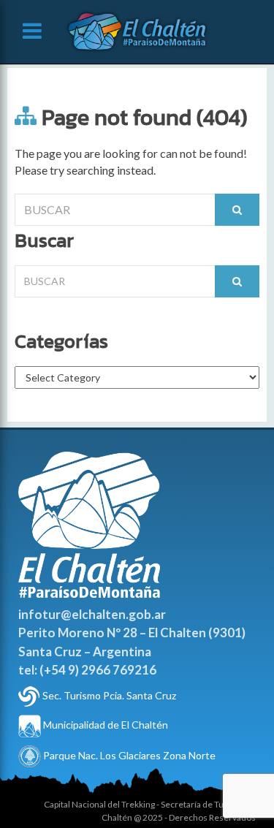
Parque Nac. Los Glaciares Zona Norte (128, 755)
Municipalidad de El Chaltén (104, 724)
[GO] (237, 210)
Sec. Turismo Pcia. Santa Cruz (109, 695)
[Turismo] (29, 695)
